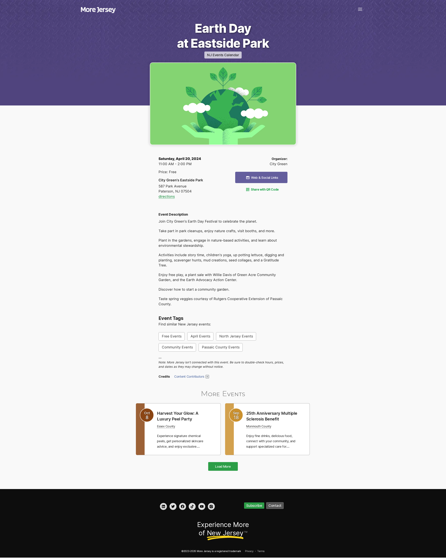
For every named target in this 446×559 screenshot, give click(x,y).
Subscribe (254, 506)
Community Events (177, 347)
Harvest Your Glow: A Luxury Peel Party (180, 416)
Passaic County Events (221, 347)
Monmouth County (261, 432)
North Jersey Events (236, 336)
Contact (274, 506)
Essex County (168, 426)
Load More (223, 467)
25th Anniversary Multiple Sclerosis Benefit (265, 418)
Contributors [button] (189, 376)
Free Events (172, 336)
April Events (200, 336)
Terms (261, 551)
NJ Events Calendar (223, 55)
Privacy (249, 551)
